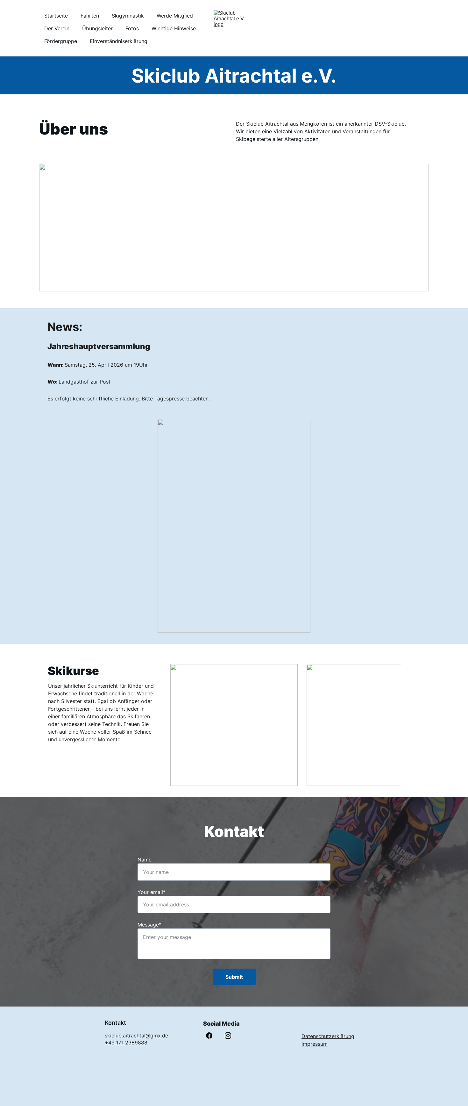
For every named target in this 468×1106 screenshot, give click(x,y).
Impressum (314, 1044)
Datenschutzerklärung (327, 1036)
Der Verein (56, 28)
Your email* (152, 892)
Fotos (132, 28)
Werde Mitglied (175, 15)
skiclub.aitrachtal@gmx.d (135, 1035)
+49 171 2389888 (126, 1042)
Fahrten (90, 15)
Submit (234, 977)
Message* (149, 924)
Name (145, 859)
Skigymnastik (128, 15)
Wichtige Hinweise (174, 28)
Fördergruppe (60, 41)
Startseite (56, 15)
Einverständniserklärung (118, 41)
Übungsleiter (97, 28)
